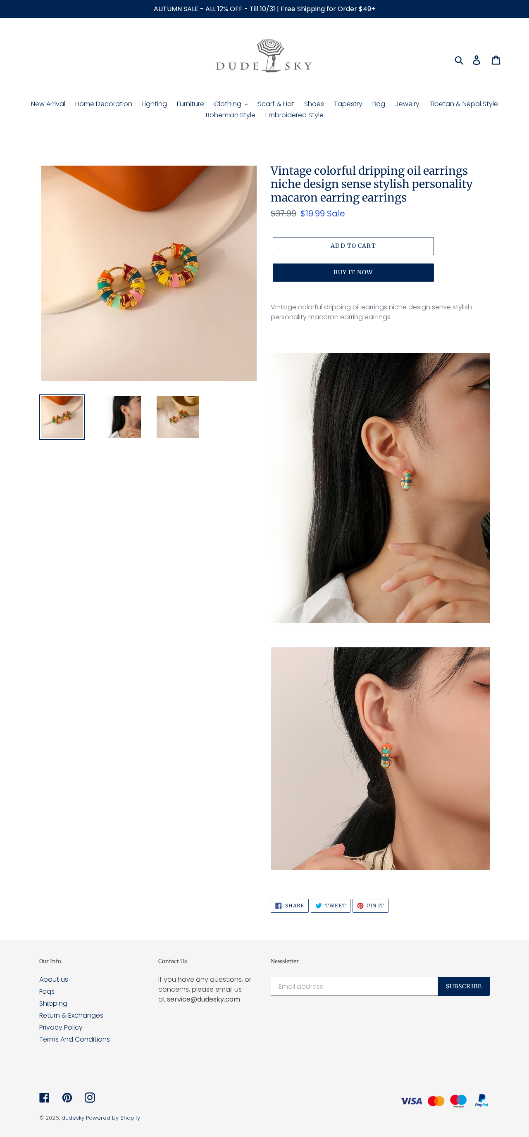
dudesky (73, 1118)
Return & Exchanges (71, 1015)
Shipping (53, 1003)
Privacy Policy (61, 1027)
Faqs (47, 991)
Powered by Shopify (113, 1118)
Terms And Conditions (74, 1039)
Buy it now (353, 272)
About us (53, 979)
